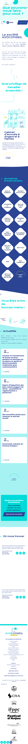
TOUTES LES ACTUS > (14, 479)
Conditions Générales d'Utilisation (13, 675)
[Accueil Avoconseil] (3, 22)
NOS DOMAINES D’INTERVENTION (13, 639)
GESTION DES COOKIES (13, 673)
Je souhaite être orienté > (20, 275)
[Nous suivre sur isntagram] (7, 742)
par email (13, 666)
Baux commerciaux (13, 650)
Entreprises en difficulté (13, 643)
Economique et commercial (13, 649)
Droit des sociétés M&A (13, 653)
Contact (13, 663)
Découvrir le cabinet (8, 158)
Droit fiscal (13, 642)
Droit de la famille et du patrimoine (13, 658)
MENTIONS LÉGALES (13, 671)
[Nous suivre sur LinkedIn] (4, 742)
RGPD (13, 646)
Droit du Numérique (13, 641)
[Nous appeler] (11, 742)
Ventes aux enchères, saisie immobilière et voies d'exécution (13, 655)
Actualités (13, 668)
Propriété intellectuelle (13, 645)
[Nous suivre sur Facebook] (1, 742)
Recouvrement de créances (13, 652)
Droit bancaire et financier (13, 648)
